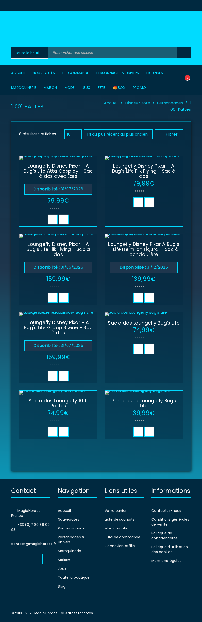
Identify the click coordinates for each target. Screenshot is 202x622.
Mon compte (116, 528)
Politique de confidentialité (165, 536)
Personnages (170, 103)
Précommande (71, 528)
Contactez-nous (166, 510)
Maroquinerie (69, 550)
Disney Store (137, 103)
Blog (61, 586)
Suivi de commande (122, 537)
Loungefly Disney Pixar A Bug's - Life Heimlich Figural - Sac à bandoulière (143, 249)
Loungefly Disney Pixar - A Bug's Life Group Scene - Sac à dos (58, 327)
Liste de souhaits (119, 519)
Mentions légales (166, 560)
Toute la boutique (74, 577)
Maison (64, 559)
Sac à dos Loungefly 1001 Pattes (58, 403)
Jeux (62, 568)
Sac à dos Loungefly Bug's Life (144, 323)
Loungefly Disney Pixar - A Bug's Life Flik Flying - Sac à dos (144, 171)
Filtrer (172, 134)
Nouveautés (68, 519)
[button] (53, 219)
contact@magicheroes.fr (33, 543)
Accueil (111, 103)
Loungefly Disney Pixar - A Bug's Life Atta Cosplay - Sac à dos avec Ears (58, 171)
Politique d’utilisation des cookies (170, 549)
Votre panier (116, 510)
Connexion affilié (120, 546)
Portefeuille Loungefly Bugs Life (144, 403)
